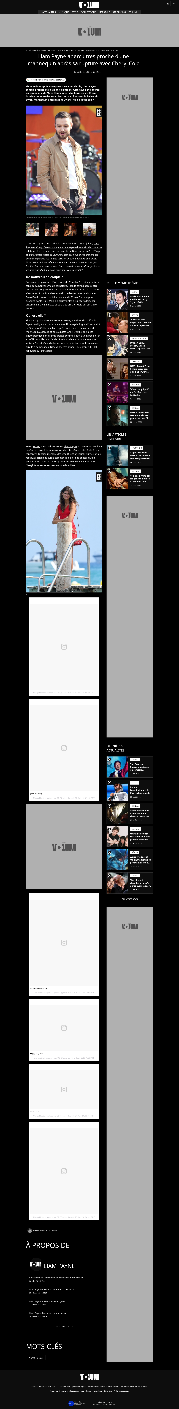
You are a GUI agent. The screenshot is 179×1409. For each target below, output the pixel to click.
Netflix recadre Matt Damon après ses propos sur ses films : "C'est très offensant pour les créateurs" (140, 419)
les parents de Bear (66, 251)
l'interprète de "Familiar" (66, 282)
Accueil (28, 50)
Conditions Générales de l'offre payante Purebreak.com (70, 1391)
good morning (36, 794)
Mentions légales (79, 1386)
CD (58, 693)
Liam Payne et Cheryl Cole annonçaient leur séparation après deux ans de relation (64, 247)
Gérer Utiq (108, 1391)
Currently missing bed (39, 988)
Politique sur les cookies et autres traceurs (103, 1386)
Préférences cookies (121, 1391)
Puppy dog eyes (37, 1053)
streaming (119, 12)
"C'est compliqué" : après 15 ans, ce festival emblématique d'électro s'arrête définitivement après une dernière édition (140, 399)
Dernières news (39, 50)
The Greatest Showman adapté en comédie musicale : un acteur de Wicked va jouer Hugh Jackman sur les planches (141, 773)
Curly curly (34, 1111)
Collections (88, 12)
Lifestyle (104, 12)
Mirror (36, 446)
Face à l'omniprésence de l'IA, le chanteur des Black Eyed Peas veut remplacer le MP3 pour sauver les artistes (140, 796)
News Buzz (36, 1357)
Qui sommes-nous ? (64, 1386)
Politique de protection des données (134, 1386)
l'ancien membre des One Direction (57, 453)
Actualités (49, 12)
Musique (63, 12)
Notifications (97, 1391)
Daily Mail (48, 300)
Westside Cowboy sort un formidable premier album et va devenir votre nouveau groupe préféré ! (140, 841)
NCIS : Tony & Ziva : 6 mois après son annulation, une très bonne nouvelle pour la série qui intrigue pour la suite (140, 375)
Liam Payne (51, 50)
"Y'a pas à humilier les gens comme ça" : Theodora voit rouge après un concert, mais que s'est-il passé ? (140, 483)
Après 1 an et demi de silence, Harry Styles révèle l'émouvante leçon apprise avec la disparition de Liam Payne (140, 305)
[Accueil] (89, 5)
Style (75, 12)
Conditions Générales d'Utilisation (42, 1386)
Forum (132, 12)
